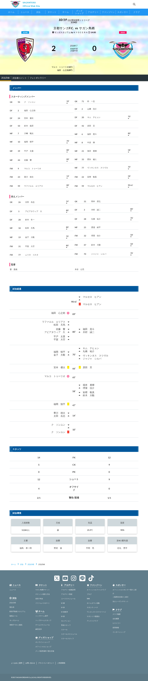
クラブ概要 (117, 614)
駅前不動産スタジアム (17, 611)
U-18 (63, 603)
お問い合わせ (30, 663)
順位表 (12, 607)
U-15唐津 (64, 612)
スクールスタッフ (67, 638)
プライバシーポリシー (46, 663)
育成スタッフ (66, 625)
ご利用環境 (61, 663)
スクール (64, 629)
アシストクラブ (92, 621)
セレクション (66, 621)
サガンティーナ (92, 607)
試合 (21, 564)
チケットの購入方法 (42, 594)
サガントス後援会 (93, 616)
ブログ (89, 594)
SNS (88, 598)
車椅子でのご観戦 (16, 625)
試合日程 (31, 564)
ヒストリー (117, 623)
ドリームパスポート (42, 603)
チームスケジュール (42, 625)
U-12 (63, 616)
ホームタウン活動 (93, 603)
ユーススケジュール (68, 598)
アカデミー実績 (66, 594)
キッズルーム (14, 620)
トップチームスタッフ (43, 620)
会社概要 (116, 619)
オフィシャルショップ (43, 646)
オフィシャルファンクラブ (96, 590)
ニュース (13, 590)
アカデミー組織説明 (68, 590)
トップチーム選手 (41, 616)
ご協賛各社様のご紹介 (120, 597)
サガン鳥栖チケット (42, 590)
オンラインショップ (42, 642)
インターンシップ (119, 632)
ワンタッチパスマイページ (96, 612)
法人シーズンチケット (120, 601)
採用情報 (116, 627)
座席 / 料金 (39, 598)
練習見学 (38, 629)
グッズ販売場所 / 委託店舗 (44, 651)
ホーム (13, 564)
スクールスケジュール (69, 634)
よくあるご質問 (16, 663)
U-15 (63, 607)
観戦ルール (13, 616)
